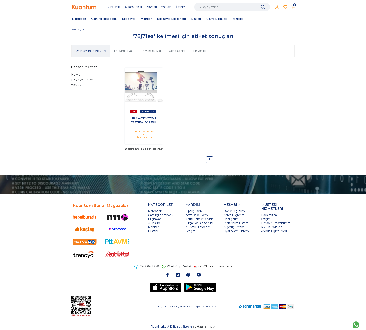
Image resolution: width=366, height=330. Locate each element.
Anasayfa (78, 29)
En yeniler (199, 51)
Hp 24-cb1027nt (82, 80)
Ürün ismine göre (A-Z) (91, 51)
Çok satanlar (177, 51)
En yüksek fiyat (151, 51)
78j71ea (76, 85)
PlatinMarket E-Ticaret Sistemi (171, 326)
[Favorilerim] (285, 7)
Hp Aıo (75, 74)
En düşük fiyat (123, 51)
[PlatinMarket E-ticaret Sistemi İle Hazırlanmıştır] (250, 306)
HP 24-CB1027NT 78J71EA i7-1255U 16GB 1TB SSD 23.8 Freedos (143, 120)
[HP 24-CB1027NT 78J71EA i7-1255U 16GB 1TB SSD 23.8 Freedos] (144, 86)
